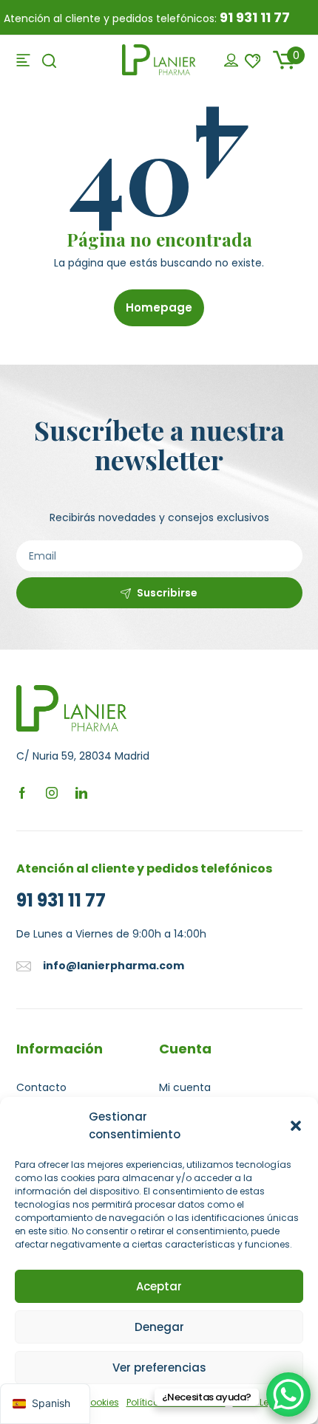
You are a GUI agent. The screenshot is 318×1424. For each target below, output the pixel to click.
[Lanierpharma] (159, 59)
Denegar (159, 1327)
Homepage (159, 307)
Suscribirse (167, 592)
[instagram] (52, 792)
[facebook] (22, 792)
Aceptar (159, 1286)
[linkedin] (81, 792)
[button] (295, 1125)
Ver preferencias (159, 1367)
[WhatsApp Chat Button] (288, 1394)
